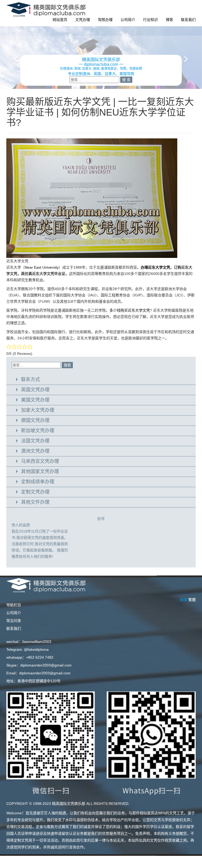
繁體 (192, 600)
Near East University (42, 267)
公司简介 (127, 20)
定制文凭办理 (35, 492)
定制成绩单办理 (37, 481)
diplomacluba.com (101, 64)
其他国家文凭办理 (40, 471)
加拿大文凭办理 (37, 410)
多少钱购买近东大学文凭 (129, 310)
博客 (169, 20)
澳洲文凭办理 (35, 451)
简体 (183, 600)
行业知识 (150, 20)
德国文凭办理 (35, 420)
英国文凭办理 (35, 389)
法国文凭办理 (35, 440)
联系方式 (30, 379)
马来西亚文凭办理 (40, 461)
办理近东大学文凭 (155, 267)
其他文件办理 (35, 502)
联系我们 (188, 20)
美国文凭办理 (35, 400)
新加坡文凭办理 (37, 430)
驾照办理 (105, 20)
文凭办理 (82, 20)
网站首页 (60, 20)
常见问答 (13, 621)
